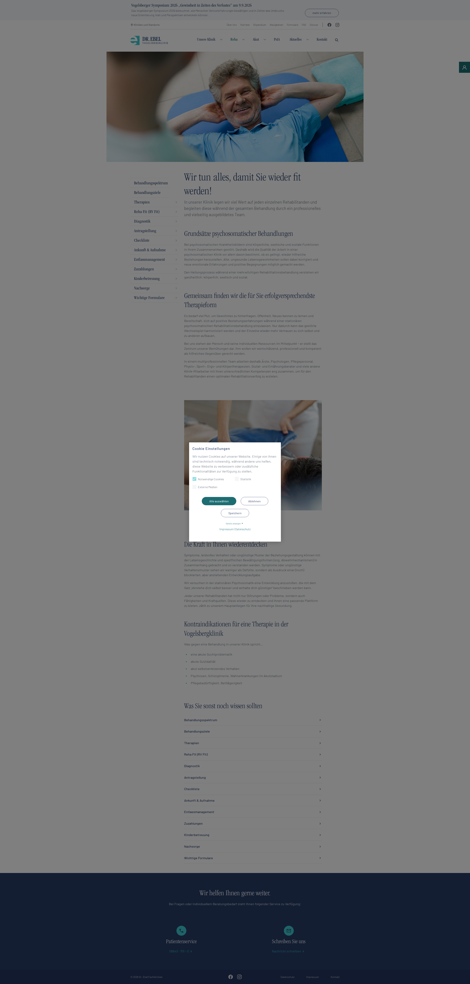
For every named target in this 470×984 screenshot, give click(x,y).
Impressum (226, 529)
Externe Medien (207, 487)
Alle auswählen (219, 501)
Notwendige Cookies (211, 479)
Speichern (235, 513)
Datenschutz (243, 529)
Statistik (245, 479)
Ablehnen (254, 501)
